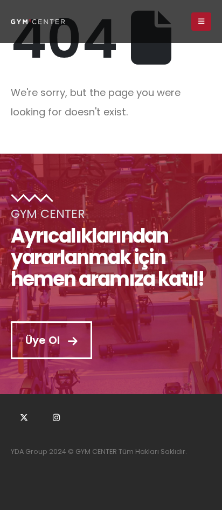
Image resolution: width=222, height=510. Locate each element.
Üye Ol (44, 340)
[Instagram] (57, 417)
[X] (24, 417)
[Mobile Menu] (201, 21)
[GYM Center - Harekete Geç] (38, 21)
